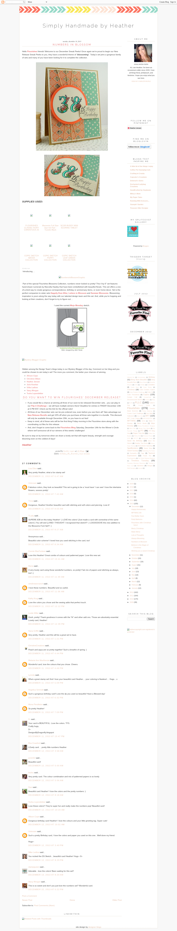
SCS (128, 438)
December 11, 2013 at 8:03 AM (45, 509)
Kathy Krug (33, 598)
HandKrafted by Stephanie (140, 190)
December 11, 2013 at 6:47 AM (45, 476)
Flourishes (74, 453)
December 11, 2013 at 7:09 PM (45, 712)
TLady (31, 516)
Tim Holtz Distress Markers (146, 458)
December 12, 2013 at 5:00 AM (45, 766)
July (133, 568)
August (134, 565)
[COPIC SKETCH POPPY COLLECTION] (50, 246)
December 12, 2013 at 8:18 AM (45, 795)
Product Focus (148, 436)
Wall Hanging (131, 468)
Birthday (63, 453)
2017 (132, 490)
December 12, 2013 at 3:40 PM (45, 845)
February (135, 585)
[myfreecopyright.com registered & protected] (141, 632)
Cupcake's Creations (138, 177)
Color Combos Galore (147, 389)
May (133, 575)
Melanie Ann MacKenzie (38, 660)
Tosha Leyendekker (36, 802)
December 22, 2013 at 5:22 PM (45, 889)
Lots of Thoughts (137, 535)
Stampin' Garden (136, 204)
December (136, 507)
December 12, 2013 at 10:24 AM (46, 810)
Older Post (117, 900)
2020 (132, 484)
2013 (132, 504)
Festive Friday (144, 405)
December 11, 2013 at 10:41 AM (46, 559)
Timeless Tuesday (140, 460)
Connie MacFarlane (37, 551)
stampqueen (33, 867)
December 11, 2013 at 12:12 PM (46, 606)
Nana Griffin (33, 631)
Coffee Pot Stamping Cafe (140, 170)
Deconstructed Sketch (134, 399)
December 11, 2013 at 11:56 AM (46, 591)
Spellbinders (132, 448)
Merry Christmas (137, 528)
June (134, 572)
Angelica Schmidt (35, 690)
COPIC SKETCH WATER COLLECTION (31, 258)
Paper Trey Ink (139, 433)
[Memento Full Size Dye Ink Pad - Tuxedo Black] (50, 216)
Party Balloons (136, 519)
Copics (146, 394)
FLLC (68, 453)
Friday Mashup (147, 411)
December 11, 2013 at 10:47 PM (46, 736)
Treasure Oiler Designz (139, 208)
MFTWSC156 (136, 513)
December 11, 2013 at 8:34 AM (45, 544)
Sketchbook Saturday (145, 446)
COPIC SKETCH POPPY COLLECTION (50, 258)
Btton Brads (143, 382)
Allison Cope (33, 816)
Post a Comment (29, 896)
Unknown (32, 483)
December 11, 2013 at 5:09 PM (45, 683)
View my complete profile (141, 81)
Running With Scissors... (139, 201)
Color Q (150, 392)
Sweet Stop (148, 448)
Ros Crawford (34, 743)
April (134, 578)
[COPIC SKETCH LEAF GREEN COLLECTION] (69, 246)
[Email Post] (86, 451)
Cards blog (135, 387)
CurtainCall (147, 397)
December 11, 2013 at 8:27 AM (45, 530)
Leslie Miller (33, 613)
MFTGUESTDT (148, 418)
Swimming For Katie (148, 451)
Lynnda (31, 675)
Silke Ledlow (33, 852)
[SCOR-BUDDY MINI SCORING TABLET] (69, 216)
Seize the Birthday (134, 441)
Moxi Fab (133, 428)
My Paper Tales (136, 197)
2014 (132, 500)
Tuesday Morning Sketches (136, 463)
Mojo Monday (84, 453)
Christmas (131, 390)
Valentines (140, 465)
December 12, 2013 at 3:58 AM (45, 751)
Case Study (147, 387)
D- (29, 719)
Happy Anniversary (138, 509)
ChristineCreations (36, 645)
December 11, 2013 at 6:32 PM (45, 698)
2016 (132, 494)
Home (72, 900)
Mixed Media (142, 423)
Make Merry (135, 532)
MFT (147, 416)
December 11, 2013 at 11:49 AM (46, 577)
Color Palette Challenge (137, 392)
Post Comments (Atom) (44, 905)
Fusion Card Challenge (135, 413)
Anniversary (141, 377)
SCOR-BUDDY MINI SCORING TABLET (69, 226)
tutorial (140, 468)
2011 (132, 596)
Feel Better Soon (137, 516)
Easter (147, 399)
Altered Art (130, 377)
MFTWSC (131, 421)
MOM (143, 421)
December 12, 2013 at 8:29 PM (45, 860)
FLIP (130, 403)
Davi (30, 787)
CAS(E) (142, 384)
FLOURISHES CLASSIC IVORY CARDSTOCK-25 (31, 227)
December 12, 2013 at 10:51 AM (46, 824)
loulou (31, 772)
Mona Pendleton (35, 704)
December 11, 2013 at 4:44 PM (45, 653)
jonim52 (31, 758)
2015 (132, 497)
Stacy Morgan (34, 882)
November (136, 555)
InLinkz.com (26, 268)
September (136, 562)
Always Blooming (137, 538)
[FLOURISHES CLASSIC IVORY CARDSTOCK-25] (31, 216)
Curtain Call (132, 397)
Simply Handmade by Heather (88, 26)
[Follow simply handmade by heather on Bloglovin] (139, 148)
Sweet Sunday (132, 451)
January (135, 588)
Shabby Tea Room (141, 443)
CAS (136, 384)
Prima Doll (137, 436)
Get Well (149, 413)
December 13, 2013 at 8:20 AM (45, 875)
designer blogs (94, 927)
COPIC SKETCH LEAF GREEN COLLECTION (69, 258)
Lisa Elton (32, 468)
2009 (132, 602)
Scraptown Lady (146, 438)
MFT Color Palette (133, 418)
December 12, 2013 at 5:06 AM (45, 780)
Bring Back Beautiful (139, 380)
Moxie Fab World (144, 428)
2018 (132, 487)
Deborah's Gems (136, 181)
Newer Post (27, 900)
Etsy (153, 399)
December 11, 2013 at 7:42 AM (45, 494)
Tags (142, 453)
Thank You (147, 456)
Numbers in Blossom (139, 542)
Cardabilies (151, 384)
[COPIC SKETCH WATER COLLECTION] (31, 246)
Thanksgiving (131, 458)
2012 (132, 592)
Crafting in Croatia (137, 174)
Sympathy (133, 453)
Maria (30, 566)
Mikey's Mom (135, 194)
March (134, 582)
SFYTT (136, 438)
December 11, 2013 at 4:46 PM (45, 668)
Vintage (149, 465)
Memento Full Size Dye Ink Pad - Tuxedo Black (50, 227)
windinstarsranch (35, 584)
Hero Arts (140, 416)
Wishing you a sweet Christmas (143, 551)
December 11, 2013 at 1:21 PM (45, 639)
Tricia (31, 501)
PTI (142, 431)
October (135, 558)
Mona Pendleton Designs (146, 426)
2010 (132, 599)
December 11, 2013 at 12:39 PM (46, 624)
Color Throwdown (133, 394)
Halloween (130, 416)
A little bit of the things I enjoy (141, 166)
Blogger (146, 246)
